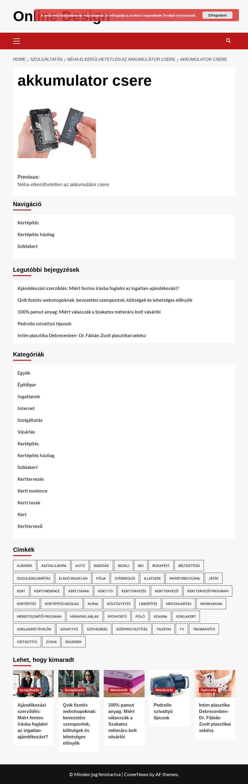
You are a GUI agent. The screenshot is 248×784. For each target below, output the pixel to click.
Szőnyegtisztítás (132, 629)
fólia (101, 578)
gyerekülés (125, 578)
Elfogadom (217, 15)
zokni (51, 642)
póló (140, 616)
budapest (161, 566)
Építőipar (27, 384)
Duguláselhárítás (33, 578)
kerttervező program (207, 591)
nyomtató (117, 616)
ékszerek (73, 642)
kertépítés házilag (62, 604)
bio (141, 566)
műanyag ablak (84, 616)
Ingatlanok (29, 396)
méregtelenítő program (39, 616)
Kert (22, 514)
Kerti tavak (29, 502)
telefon (163, 629)
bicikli (123, 566)
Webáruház (119, 690)
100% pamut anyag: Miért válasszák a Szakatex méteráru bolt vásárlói (89, 311)
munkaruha (211, 604)
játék (214, 578)
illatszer (152, 578)
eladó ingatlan (73, 578)
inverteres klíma (184, 578)
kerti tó (105, 591)
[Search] (228, 40)
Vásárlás (26, 431)
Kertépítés (28, 222)
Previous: (63, 180)
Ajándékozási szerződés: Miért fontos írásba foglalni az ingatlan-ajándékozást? (98, 288)
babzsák (101, 566)
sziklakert (186, 616)
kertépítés (26, 604)
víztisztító (27, 642)
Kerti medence (32, 490)
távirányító (204, 629)
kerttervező (166, 591)
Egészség (208, 690)
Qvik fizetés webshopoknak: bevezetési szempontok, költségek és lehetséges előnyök (105, 300)
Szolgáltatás (30, 420)
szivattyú (69, 629)
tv (182, 629)
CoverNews (136, 774)
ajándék (24, 566)
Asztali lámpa (54, 566)
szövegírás (97, 629)
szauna (160, 616)
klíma (93, 604)
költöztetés (118, 604)
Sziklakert (28, 246)
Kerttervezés (31, 479)
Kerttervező (30, 526)
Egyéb (24, 373)
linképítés (148, 604)
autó (80, 566)
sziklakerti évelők (34, 629)
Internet (26, 408)
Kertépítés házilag (36, 234)
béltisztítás (189, 566)
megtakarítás (178, 604)
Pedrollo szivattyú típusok (44, 323)
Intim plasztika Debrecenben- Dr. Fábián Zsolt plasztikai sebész (82, 335)
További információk (179, 15)
